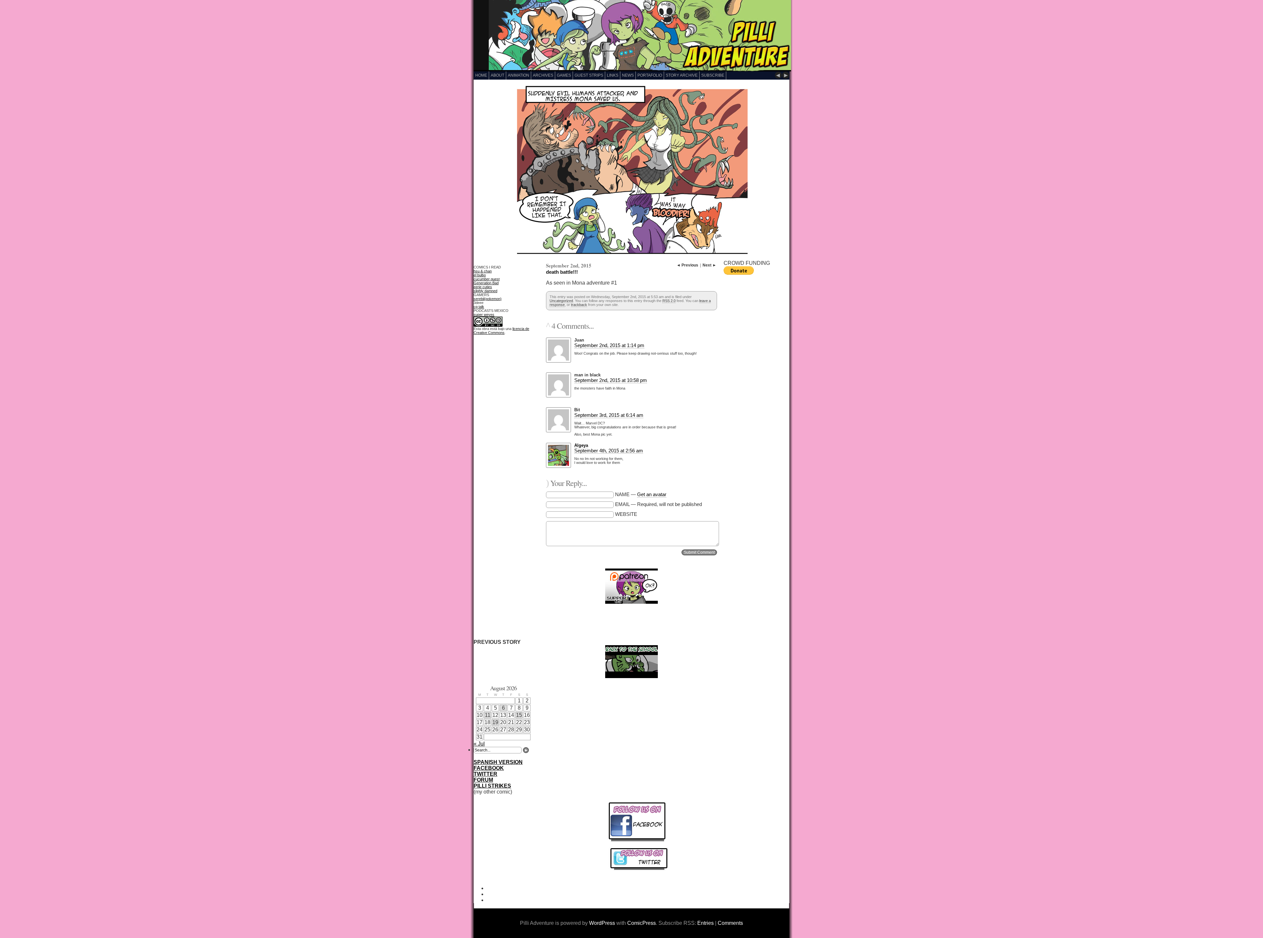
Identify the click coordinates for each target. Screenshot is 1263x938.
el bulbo (480, 275)
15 (519, 715)
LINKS (612, 75)
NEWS (628, 75)
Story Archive (682, 75)
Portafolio (649, 75)
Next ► (709, 265)
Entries (705, 923)
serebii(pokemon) (488, 299)
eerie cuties (483, 287)
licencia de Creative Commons (501, 331)
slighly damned (485, 291)
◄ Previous (687, 265)
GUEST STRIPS (589, 75)
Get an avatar (651, 494)
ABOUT (497, 75)
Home (481, 75)
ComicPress (641, 923)
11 (487, 715)
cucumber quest (487, 279)
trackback (579, 305)
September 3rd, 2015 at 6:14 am (608, 415)
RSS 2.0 (669, 301)
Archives (543, 75)
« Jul (479, 744)
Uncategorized (561, 301)
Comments (730, 923)
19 (495, 722)
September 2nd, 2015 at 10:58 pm (610, 380)
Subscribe (712, 75)
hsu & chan (483, 271)
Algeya (581, 445)
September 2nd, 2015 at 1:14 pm (609, 345)
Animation (518, 75)
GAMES (564, 75)
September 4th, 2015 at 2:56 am (608, 450)
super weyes (484, 315)
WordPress (602, 923)
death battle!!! (562, 272)
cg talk (479, 307)
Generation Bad (486, 283)
